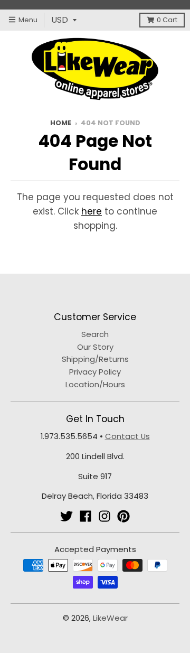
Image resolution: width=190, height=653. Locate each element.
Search (95, 334)
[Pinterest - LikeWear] (123, 516)
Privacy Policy (95, 371)
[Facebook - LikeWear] (85, 516)
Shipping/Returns (95, 359)
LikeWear (110, 617)
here (91, 211)
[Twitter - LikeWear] (66, 516)
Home (60, 122)
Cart (167, 19)
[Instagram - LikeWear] (104, 516)
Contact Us (127, 436)
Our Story (95, 346)
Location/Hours (95, 384)
